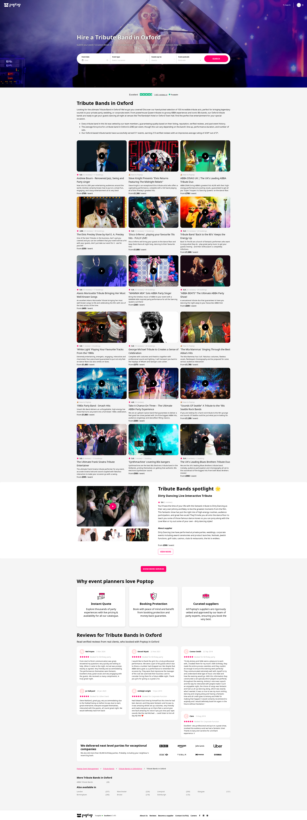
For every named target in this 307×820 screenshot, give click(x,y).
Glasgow (201, 791)
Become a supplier (165, 815)
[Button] (101, 156)
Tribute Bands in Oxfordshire (130, 768)
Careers (194, 815)
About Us (144, 815)
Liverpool (161, 791)
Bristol (119, 795)
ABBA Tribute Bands (85, 782)
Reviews (153, 815)
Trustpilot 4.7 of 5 (105, 815)
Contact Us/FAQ (182, 815)
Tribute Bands (108, 768)
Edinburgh (161, 795)
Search (288, 5)
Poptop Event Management (88, 768)
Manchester (122, 791)
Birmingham (82, 795)
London (80, 791)
